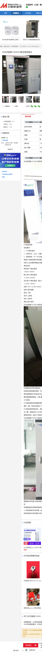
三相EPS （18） (8, 124)
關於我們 (16, 650)
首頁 (1, 46)
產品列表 (6, 46)
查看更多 (10, 149)
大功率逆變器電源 (30, 624)
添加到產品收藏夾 (7, 174)
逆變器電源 (27, 622)
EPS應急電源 (14, 46)
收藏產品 (7, 106)
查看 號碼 (5, 140)
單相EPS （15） (8, 127)
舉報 (16, 106)
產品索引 (4, 171)
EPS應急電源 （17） (9, 121)
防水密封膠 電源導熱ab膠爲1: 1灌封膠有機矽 (15, 40)
